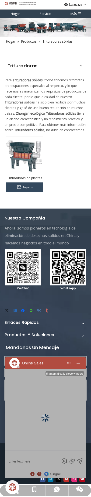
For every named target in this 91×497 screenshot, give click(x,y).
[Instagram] (74, 479)
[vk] (39, 311)
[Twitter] (7, 311)
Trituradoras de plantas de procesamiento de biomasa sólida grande (24, 178)
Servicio (45, 13)
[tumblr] (47, 311)
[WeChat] (31, 311)
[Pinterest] (82, 479)
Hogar (15, 13)
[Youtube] (66, 479)
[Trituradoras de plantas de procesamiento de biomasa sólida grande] (24, 154)
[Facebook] (23, 311)
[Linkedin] (15, 311)
